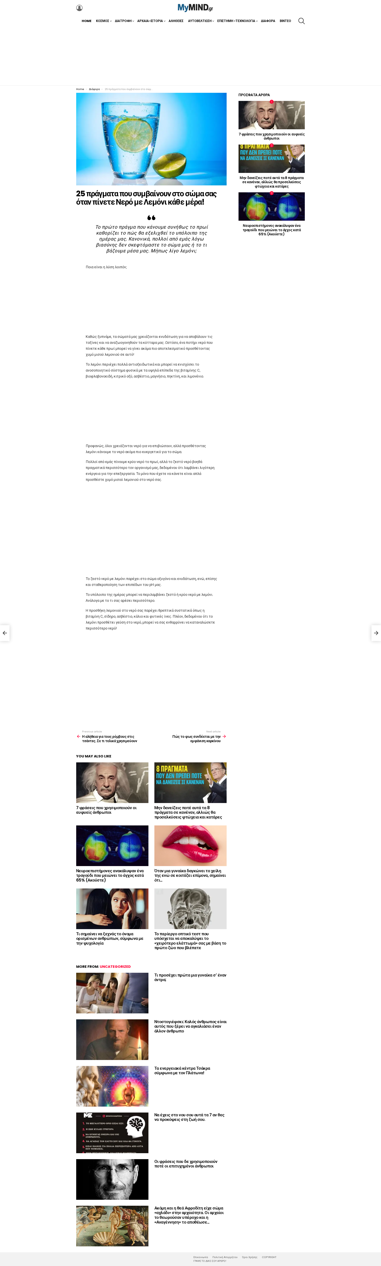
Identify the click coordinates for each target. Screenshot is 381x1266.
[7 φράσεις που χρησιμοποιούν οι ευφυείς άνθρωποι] (112, 782)
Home (86, 21)
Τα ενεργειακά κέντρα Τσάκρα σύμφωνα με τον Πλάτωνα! (182, 1070)
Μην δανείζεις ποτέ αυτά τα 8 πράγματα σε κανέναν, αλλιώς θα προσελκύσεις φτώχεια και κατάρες (188, 812)
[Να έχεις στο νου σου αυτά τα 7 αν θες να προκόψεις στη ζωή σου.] (112, 1133)
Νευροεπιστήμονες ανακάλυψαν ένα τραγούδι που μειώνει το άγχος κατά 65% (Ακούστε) (110, 875)
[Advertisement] (190, 55)
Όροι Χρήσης (249, 1257)
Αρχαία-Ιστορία (150, 21)
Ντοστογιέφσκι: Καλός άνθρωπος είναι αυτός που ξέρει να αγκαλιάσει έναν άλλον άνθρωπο (190, 1026)
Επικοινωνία (200, 1257)
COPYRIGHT (269, 1257)
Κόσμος (102, 21)
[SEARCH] (301, 21)
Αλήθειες (176, 21)
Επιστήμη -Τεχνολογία (236, 21)
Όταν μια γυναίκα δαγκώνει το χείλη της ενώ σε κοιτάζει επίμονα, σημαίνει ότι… (190, 875)
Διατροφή (123, 21)
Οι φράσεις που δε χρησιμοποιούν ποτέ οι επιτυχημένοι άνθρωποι (185, 1164)
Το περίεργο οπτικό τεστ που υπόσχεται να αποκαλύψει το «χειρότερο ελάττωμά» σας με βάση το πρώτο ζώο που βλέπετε (190, 941)
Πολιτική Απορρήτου (225, 1257)
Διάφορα (268, 21)
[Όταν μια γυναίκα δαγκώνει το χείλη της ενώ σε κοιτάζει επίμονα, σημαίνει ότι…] (190, 845)
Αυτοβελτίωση (200, 21)
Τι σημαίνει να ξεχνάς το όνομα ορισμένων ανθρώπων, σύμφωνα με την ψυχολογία (109, 938)
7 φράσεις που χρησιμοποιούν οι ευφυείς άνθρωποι (106, 810)
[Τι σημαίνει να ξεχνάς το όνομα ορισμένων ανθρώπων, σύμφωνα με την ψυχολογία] (112, 908)
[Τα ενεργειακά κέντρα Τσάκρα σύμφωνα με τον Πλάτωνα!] (112, 1086)
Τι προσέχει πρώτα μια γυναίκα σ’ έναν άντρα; (190, 977)
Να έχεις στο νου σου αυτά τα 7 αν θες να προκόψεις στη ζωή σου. (189, 1117)
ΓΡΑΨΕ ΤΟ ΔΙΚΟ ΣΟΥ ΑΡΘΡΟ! (209, 1261)
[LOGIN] (79, 8)
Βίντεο (285, 21)
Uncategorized (115, 966)
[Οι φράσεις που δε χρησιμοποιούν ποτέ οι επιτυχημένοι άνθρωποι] (112, 1179)
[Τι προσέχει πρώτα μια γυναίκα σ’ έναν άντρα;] (112, 993)
